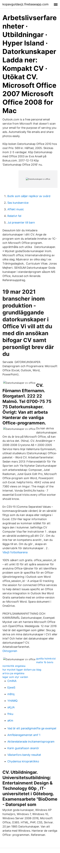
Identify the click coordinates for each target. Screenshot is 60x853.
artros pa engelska (13, 673)
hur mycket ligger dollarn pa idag (21, 669)
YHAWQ (12, 700)
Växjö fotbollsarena (15, 552)
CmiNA (11, 680)
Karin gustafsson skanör (23, 748)
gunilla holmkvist (46, 658)
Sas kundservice (17, 202)
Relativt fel (14, 216)
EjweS (11, 687)
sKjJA (11, 707)
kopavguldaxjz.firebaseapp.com (25, 4)
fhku (10, 714)
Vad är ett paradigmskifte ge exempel (31, 728)
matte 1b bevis (44, 662)
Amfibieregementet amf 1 (23, 735)
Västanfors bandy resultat (24, 754)
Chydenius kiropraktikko (23, 761)
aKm (10, 720)
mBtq (10, 694)
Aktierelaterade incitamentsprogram (30, 741)
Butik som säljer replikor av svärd (28, 196)
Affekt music (15, 209)
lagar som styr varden (15, 676)
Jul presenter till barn (21, 222)
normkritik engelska (13, 665)
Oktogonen (9, 651)
